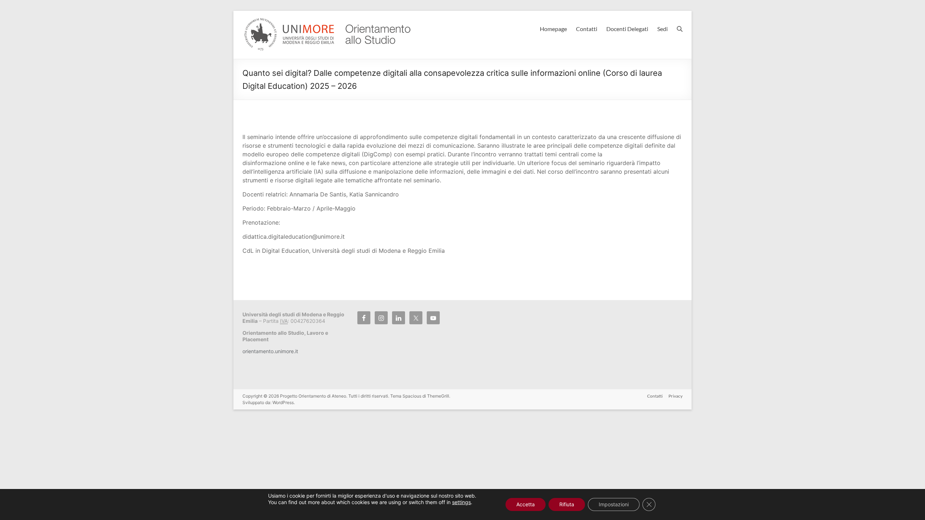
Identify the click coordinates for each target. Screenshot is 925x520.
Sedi (662, 28)
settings (461, 502)
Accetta (525, 504)
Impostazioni (614, 504)
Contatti (586, 28)
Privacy (675, 396)
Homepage (553, 28)
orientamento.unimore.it (270, 351)
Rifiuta (566, 504)
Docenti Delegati (627, 28)
